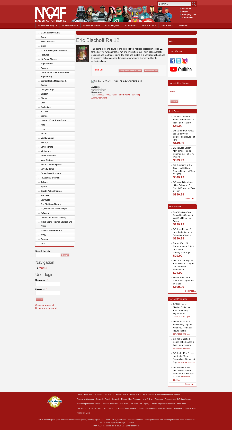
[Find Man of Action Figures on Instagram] (185, 63)
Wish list (43, 268)
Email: (173, 91)
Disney (44, 98)
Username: (41, 280)
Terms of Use (148, 394)
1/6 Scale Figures (49, 59)
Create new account (44, 305)
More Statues (47, 160)
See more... (190, 198)
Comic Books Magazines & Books (54, 83)
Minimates (46, 151)
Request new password (46, 308)
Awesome (104, 89)
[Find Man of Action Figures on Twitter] (178, 63)
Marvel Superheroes (85, 404)
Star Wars (45, 200)
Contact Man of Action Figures (167, 394)
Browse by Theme (91, 25)
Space (44, 186)
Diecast (44, 94)
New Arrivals (167, 25)
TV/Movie (45, 213)
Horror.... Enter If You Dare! (53, 120)
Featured (45, 55)
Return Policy (135, 394)
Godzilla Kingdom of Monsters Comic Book (168, 404)
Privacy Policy (122, 394)
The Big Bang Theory (51, 204)
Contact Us (187, 17)
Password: (41, 289)
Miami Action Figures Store (185, 408)
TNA (43, 244)
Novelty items (47, 169)
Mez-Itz (44, 133)
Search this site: (43, 251)
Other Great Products (51, 173)
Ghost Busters (48, 41)
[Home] (50, 21)
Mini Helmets (47, 147)
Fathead (44, 239)
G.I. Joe (44, 111)
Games (44, 116)
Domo (43, 37)
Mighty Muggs (47, 138)
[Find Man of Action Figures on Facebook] (172, 63)
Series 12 (100, 95)
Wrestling (136, 95)
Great (101, 89)
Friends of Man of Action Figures (159, 408)
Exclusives (46, 107)
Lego (43, 129)
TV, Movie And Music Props (54, 209)
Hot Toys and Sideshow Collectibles (91, 408)
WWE (43, 235)
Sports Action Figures (51, 191)
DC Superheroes (184, 399)
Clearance (183, 25)
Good (98, 89)
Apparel (44, 68)
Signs (43, 46)
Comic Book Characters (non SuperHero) (55, 74)
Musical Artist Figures (51, 164)
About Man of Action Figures (95, 394)
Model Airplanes (48, 156)
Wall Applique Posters (51, 230)
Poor (92, 89)
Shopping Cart (189, 14)
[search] (174, 4)
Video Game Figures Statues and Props (56, 224)
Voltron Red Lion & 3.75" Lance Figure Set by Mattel (183, 280)
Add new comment (99, 98)
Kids (43, 125)
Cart (171, 40)
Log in (185, 11)
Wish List (186, 8)
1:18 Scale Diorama (50, 33)
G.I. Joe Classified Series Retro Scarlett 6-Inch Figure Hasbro (183, 119)
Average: (95, 87)
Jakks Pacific (124, 95)
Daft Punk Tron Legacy (139, 404)
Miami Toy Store (83, 413)
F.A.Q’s (111, 394)
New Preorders (149, 25)
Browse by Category (47, 25)
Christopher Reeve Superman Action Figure (126, 408)
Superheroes (130, 25)
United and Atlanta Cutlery (53, 217)
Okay (95, 89)
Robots (44, 182)
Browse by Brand (70, 25)
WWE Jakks (111, 95)
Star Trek (45, 195)
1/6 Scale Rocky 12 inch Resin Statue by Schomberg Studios (182, 232)
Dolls (43, 103)
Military (44, 142)
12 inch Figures (112, 25)
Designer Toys (48, 89)
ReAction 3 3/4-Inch (50, 178)
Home (79, 394)
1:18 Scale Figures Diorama (54, 50)
